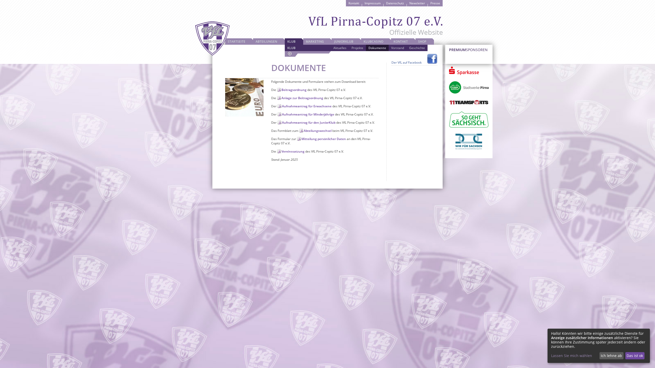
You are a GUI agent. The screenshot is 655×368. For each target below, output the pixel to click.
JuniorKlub (343, 41)
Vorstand (397, 48)
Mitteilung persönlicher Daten (323, 139)
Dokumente (377, 48)
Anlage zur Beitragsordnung (302, 98)
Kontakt (353, 3)
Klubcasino (373, 41)
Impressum (373, 3)
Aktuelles (339, 48)
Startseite (236, 41)
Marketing (315, 41)
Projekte (357, 48)
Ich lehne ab (611, 355)
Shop (422, 41)
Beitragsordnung (294, 90)
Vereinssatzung (292, 151)
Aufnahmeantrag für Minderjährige (308, 114)
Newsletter (417, 3)
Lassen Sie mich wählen (571, 355)
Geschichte (417, 48)
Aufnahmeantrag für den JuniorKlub (308, 122)
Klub (291, 41)
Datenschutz (395, 3)
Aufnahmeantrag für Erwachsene (307, 106)
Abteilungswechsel (318, 131)
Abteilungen (266, 41)
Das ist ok (635, 355)
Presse (435, 3)
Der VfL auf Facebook (406, 62)
